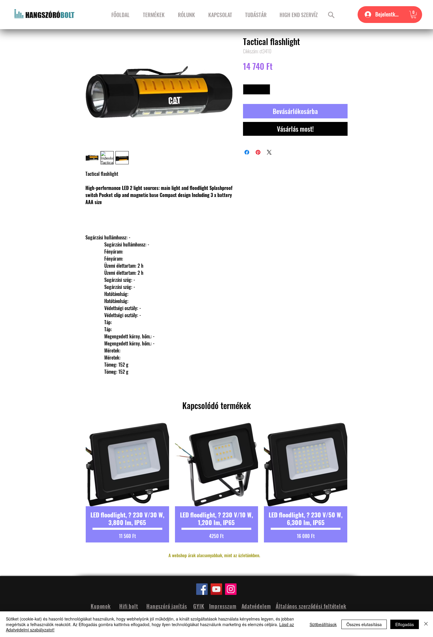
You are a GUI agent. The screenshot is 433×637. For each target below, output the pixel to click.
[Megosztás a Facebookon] (246, 152)
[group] (216, 482)
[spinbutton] (256, 90)
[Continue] (331, 15)
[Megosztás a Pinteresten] (258, 152)
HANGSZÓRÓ (42, 15)
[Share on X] (269, 152)
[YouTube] (216, 589)
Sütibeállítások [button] (323, 624)
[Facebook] (202, 589)
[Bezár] (425, 624)
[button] (413, 14)
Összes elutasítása (364, 624)
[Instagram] (231, 589)
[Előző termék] (75, 482)
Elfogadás (404, 624)
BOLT (67, 15)
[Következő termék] (357, 482)
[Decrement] (247, 90)
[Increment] (266, 90)
